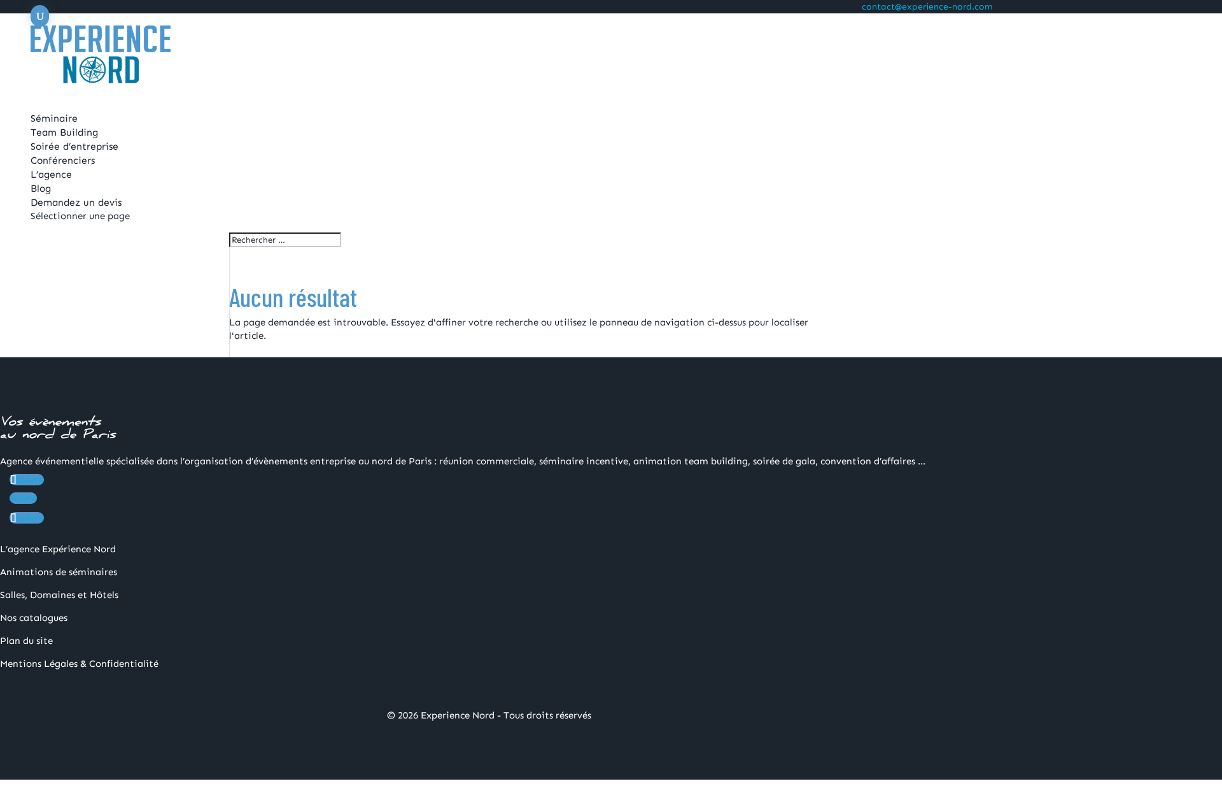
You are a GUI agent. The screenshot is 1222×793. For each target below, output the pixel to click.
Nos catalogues (33, 618)
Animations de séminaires (58, 572)
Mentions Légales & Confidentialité (79, 663)
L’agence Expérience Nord (58, 549)
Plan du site (26, 641)
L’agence (51, 174)
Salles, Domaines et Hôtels (59, 595)
